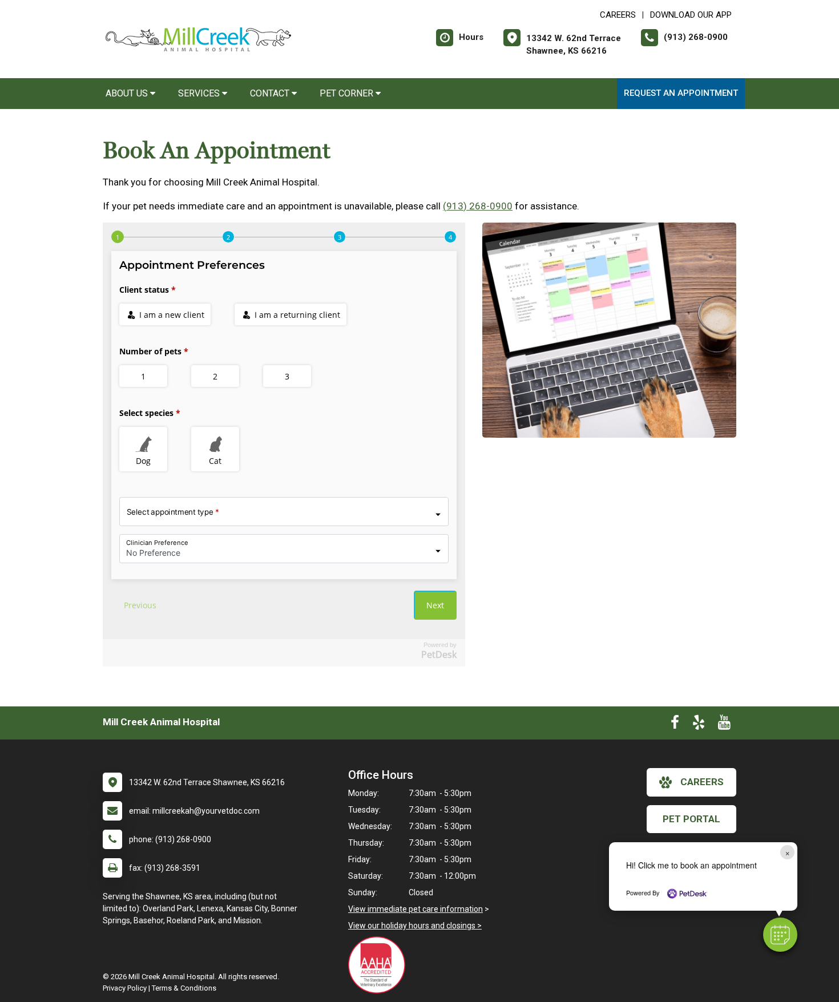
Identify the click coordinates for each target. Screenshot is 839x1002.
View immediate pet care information (415, 909)
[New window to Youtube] (724, 724)
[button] (780, 935)
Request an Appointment (681, 93)
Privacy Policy (125, 988)
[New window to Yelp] (699, 724)
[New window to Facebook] (675, 724)
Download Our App (691, 15)
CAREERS (618, 15)
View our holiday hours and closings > (415, 925)
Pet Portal (691, 819)
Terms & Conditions (184, 988)
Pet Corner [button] (348, 93)
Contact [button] (271, 93)
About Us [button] (128, 93)
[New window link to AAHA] (379, 964)
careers (702, 781)
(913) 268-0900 (478, 206)
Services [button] (200, 93)
